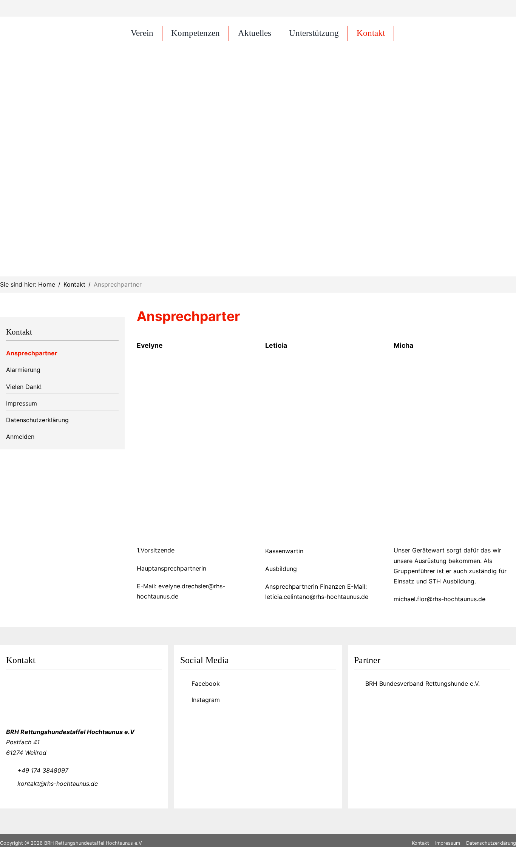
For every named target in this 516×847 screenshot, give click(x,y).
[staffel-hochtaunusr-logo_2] (50, 24)
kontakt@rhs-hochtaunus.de (57, 783)
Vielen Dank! (24, 386)
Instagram (206, 700)
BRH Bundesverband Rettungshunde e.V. (422, 683)
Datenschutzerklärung (37, 420)
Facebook (206, 683)
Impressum (21, 403)
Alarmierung (23, 369)
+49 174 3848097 (42, 770)
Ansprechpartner (31, 353)
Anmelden (20, 436)
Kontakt (19, 331)
